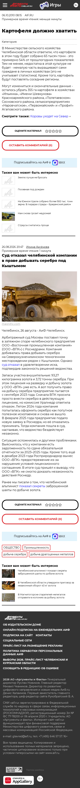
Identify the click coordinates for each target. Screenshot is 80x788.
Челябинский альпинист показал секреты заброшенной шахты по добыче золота (42, 572)
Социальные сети (17, 640)
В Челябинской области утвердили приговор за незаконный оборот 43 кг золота (46, 584)
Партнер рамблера (35, 770)
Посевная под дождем (31, 189)
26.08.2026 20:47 (12, 247)
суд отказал (11, 364)
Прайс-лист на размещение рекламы (33, 645)
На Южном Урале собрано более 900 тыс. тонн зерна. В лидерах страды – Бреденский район (45, 203)
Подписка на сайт (18, 635)
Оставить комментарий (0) (30, 145)
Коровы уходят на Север (49, 116)
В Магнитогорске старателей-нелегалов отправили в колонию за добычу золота (41, 596)
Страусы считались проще (33, 225)
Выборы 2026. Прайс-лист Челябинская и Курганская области (35, 661)
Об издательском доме (22, 624)
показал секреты (32, 486)
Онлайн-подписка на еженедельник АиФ (36, 630)
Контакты (44, 635)
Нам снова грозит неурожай (34, 213)
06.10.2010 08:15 (12, 15)
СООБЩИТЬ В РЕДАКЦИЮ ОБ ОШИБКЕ (31, 668)
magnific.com (11, 324)
